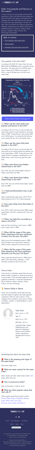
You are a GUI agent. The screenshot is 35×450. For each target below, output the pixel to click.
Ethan (8, 401)
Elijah (8, 398)
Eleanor (26, 398)
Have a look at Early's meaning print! (17, 119)
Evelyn (13, 398)
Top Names (24, 421)
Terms (22, 424)
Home (7, 421)
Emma (3, 398)
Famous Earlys (9, 44)
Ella (12, 401)
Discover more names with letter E (13, 403)
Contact (12, 424)
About (17, 424)
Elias (19, 401)
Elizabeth (19, 398)
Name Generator (15, 421)
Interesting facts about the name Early (17, 47)
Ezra (15, 401)
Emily (3, 401)
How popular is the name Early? (15, 40)
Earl (31, 376)
